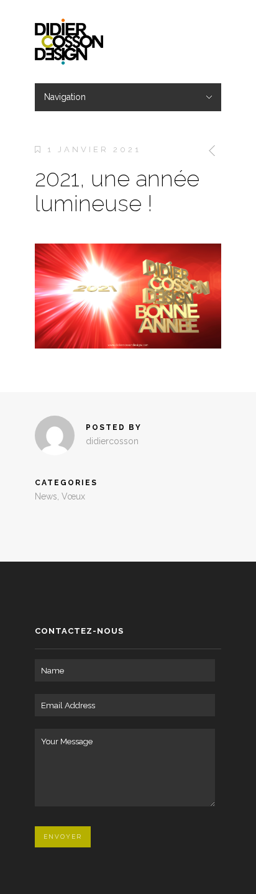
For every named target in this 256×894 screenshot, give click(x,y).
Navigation (65, 97)
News (46, 496)
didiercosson (112, 441)
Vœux (73, 496)
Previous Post (209, 150)
